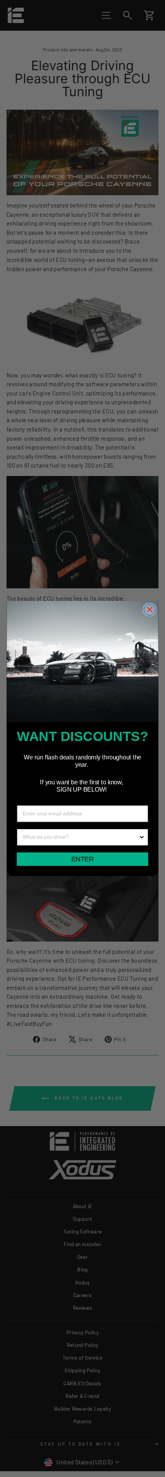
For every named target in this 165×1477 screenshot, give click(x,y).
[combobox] (81, 837)
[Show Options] (142, 837)
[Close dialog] (150, 610)
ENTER (82, 859)
